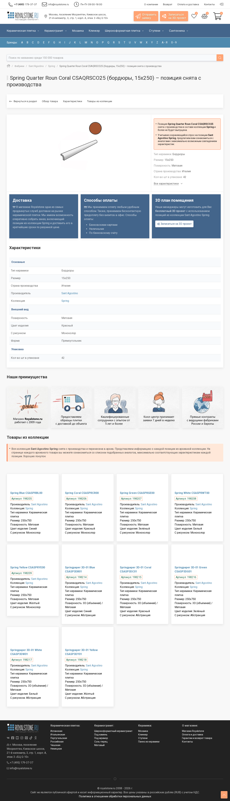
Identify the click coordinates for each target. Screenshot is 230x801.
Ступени (142, 738)
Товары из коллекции (99, 101)
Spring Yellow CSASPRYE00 (27, 567)
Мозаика (143, 731)
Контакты (187, 741)
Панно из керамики (148, 741)
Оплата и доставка (192, 734)
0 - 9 (174, 42)
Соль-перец (101, 741)
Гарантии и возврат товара (197, 738)
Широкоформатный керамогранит (113, 731)
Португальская (59, 738)
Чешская (55, 745)
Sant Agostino (69, 293)
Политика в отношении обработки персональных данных (115, 796)
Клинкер (143, 734)
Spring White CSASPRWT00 (192, 493)
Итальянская (58, 734)
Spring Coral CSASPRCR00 (82, 493)
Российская (57, 741)
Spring (65, 300)
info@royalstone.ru (20, 768)
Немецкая (56, 748)
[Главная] (8, 66)
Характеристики (72, 101)
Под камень (100, 734)
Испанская (56, 731)
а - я (165, 42)
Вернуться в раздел (25, 101)
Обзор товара (50, 101)
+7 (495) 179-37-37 (21, 762)
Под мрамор (101, 738)
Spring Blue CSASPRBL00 (26, 493)
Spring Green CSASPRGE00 (137, 493)
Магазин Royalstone (193, 731)
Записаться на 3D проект (176, 223)
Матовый (99, 745)
